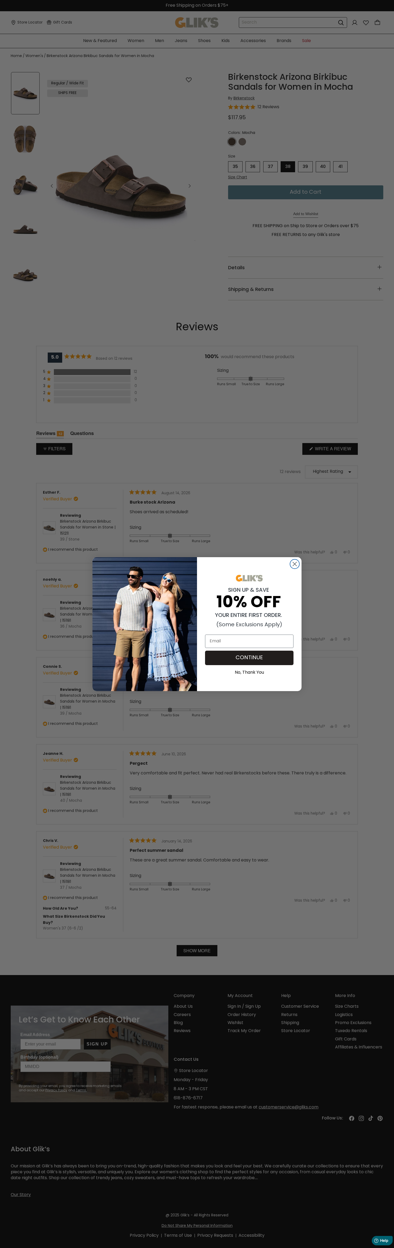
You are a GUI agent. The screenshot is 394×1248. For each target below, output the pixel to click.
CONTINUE (249, 658)
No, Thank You (249, 671)
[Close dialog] (294, 564)
